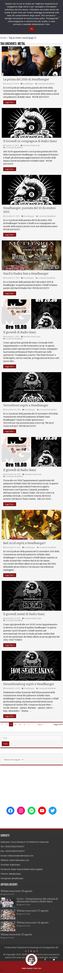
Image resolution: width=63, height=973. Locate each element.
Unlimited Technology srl (29, 947)
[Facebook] (28, 951)
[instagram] (37, 951)
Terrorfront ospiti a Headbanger (25, 405)
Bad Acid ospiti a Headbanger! (24, 543)
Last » (40, 724)
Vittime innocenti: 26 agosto (32, 922)
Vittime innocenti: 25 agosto (16, 934)
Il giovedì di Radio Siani (19, 332)
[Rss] (26, 951)
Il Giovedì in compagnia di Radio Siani (30, 141)
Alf (56, 947)
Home (3, 38)
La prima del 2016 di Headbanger (26, 79)
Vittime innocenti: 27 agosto (32, 910)
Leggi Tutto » (9, 102)
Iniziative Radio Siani (31, 145)
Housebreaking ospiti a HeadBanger (28, 684)
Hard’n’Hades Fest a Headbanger (25, 273)
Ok (31, 29)
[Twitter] (31, 951)
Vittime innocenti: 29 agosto (16, 891)
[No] (59, 17)
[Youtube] (34, 951)
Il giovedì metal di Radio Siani (24, 614)
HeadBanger (28, 84)
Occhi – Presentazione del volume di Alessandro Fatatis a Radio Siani (37, 900)
